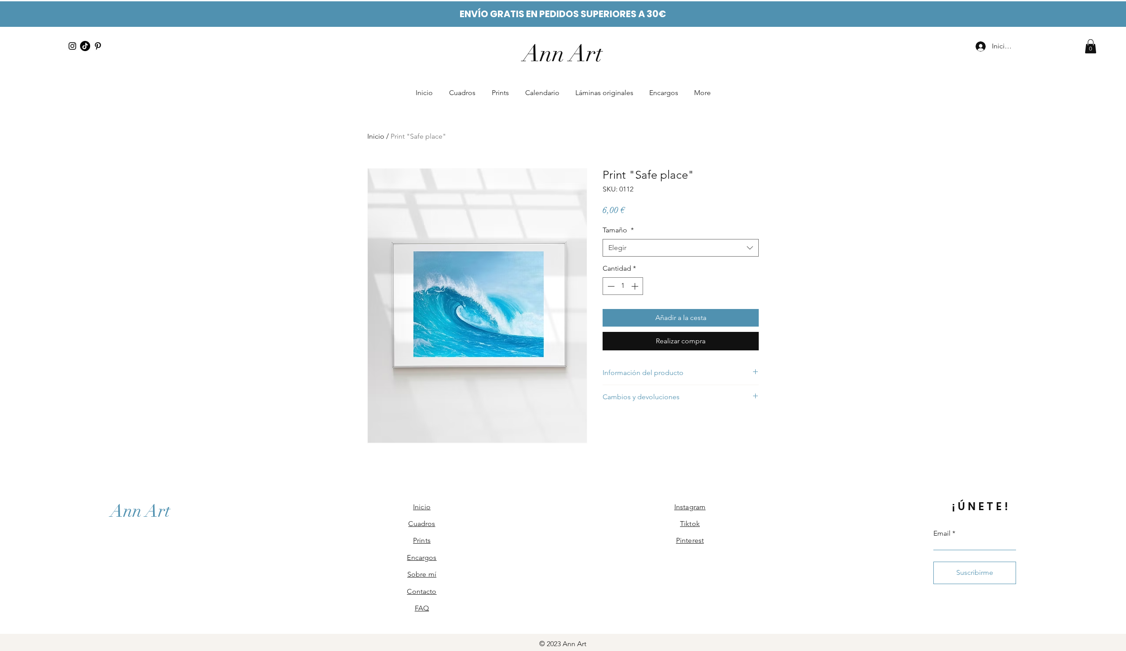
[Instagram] (72, 46)
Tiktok (690, 523)
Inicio (375, 136)
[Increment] (635, 286)
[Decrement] (610, 286)
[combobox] (681, 248)
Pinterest (690, 540)
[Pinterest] (98, 46)
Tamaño (618, 230)
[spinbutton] (622, 286)
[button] (1091, 46)
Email (942, 533)
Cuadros (421, 523)
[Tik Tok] (85, 46)
